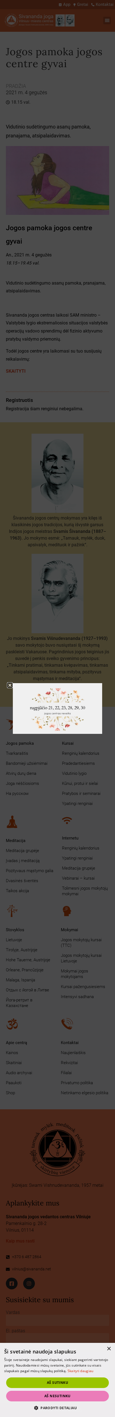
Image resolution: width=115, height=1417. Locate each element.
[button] (57, 1408)
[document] (57, 708)
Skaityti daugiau (81, 1371)
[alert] (57, 1380)
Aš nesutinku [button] (57, 1396)
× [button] (109, 1349)
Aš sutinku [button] (57, 1382)
